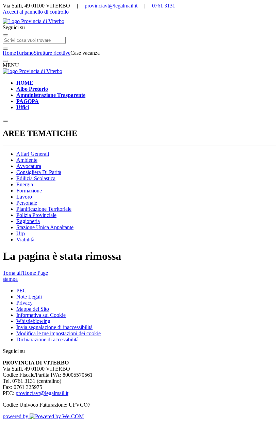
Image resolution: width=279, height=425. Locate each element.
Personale (26, 203)
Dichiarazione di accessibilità (47, 339)
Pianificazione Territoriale (43, 209)
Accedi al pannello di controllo (36, 12)
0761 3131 (163, 5)
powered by (16, 416)
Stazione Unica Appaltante (44, 227)
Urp (20, 233)
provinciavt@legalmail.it (111, 5)
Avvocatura (28, 166)
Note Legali (29, 297)
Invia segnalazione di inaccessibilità (54, 327)
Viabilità (25, 239)
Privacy (24, 303)
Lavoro (24, 197)
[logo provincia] (139, 21)
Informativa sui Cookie (41, 315)
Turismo (25, 53)
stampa (10, 279)
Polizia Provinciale (36, 215)
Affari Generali (32, 154)
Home (9, 53)
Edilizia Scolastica (35, 178)
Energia (24, 184)
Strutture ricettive (52, 53)
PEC (21, 290)
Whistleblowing (33, 321)
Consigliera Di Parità (38, 172)
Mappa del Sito (32, 309)
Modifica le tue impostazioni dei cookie (58, 333)
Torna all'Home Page (25, 273)
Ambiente (26, 160)
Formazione (29, 190)
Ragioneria (28, 221)
